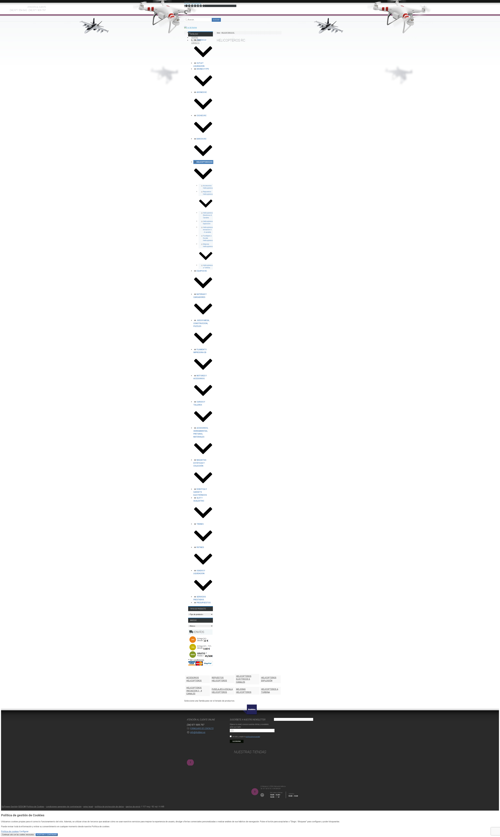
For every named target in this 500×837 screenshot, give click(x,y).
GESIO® (22, 806)
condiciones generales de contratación (64, 806)
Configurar (24, 831)
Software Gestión (9, 806)
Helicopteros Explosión (268, 679)
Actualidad (196, 40)
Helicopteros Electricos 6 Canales (243, 679)
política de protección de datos (109, 806)
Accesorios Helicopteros (194, 679)
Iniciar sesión (196, 3)
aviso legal (88, 806)
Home (218, 33)
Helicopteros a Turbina (269, 690)
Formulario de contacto (202, 728)
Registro (187, 3)
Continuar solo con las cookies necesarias (18, 835)
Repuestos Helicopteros (219, 679)
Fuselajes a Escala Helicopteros (222, 690)
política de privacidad (253, 737)
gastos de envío (133, 806)
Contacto (195, 43)
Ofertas (194, 37)
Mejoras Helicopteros (243, 690)
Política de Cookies (35, 806)
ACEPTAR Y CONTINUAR (47, 835)
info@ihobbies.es (197, 732)
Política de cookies (10, 831)
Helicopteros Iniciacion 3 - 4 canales (194, 691)
